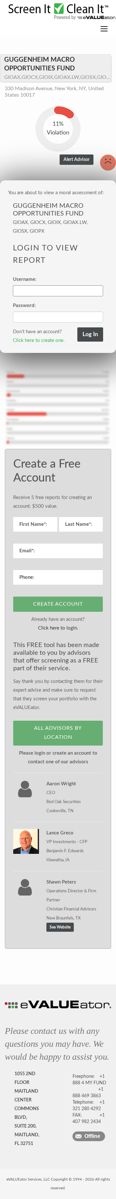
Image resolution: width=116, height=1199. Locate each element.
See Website (60, 927)
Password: (24, 305)
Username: (24, 279)
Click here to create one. (39, 340)
